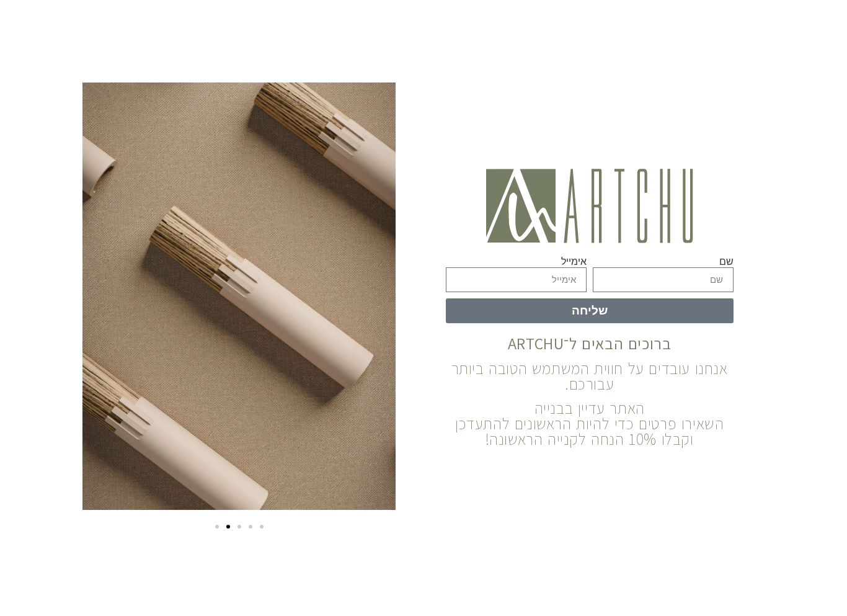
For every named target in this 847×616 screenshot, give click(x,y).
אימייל (574, 261)
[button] (217, 527)
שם (726, 261)
